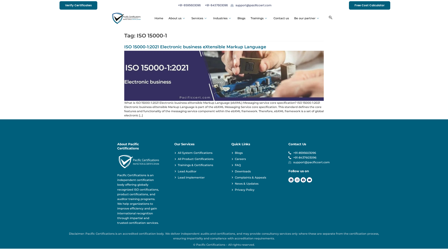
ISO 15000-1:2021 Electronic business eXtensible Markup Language (195, 46)
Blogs (241, 18)
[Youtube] (309, 180)
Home (159, 18)
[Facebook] (303, 180)
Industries (220, 18)
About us (175, 18)
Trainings (257, 18)
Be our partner (305, 18)
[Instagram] (297, 180)
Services (197, 18)
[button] (330, 18)
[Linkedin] (291, 180)
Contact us (281, 18)
